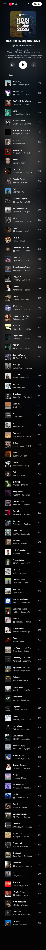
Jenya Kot (17, 876)
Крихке (24, 710)
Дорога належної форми (25, 329)
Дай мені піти (19, 121)
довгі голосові (25, 719)
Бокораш (17, 671)
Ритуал (22, 417)
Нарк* (15, 228)
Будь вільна (18, 404)
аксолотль (18, 91)
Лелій (15, 804)
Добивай (17, 853)
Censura (19, 231)
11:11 (15, 872)
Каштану (17, 863)
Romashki (17, 433)
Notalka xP (17, 632)
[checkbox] (39, 83)
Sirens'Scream (17, 309)
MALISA (16, 788)
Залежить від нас (20, 814)
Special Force (19, 179)
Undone (16, 257)
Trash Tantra (20, 358)
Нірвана (16, 824)
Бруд (15, 111)
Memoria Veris (19, 560)
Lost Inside (17, 531)
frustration (17, 374)
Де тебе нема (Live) (21, 267)
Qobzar (16, 729)
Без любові (18, 736)
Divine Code (17, 524)
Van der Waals (17, 690)
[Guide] (4, 4)
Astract (16, 475)
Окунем (16, 706)
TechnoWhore (19, 355)
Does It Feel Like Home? (28, 104)
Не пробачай (18, 785)
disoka (15, 378)
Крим (15, 716)
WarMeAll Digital (20, 199)
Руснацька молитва (21, 667)
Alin (14, 85)
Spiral (15, 472)
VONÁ (15, 641)
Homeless (17, 726)
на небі (16, 384)
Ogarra (16, 261)
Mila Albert (17, 436)
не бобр (16, 570)
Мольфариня (18, 628)
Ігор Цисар (17, 846)
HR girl (16, 238)
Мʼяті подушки (19, 902)
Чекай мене (18, 687)
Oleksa (18, 895)
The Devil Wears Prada (22, 130)
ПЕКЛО (16, 345)
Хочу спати (18, 492)
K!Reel (15, 241)
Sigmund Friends (17, 553)
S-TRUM (19, 348)
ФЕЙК (15, 794)
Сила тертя (17, 912)
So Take (16, 700)
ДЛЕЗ (15, 443)
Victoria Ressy (18, 173)
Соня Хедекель (17, 583)
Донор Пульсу (19, 755)
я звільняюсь (20, 622)
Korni (15, 160)
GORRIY (16, 739)
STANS (16, 485)
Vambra (16, 163)
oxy (14, 593)
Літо (20, 407)
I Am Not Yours (19, 892)
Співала (16, 677)
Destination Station (21, 248)
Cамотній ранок (20, 609)
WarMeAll (28, 202)
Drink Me (16, 521)
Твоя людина (19, 82)
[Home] (13, 4)
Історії (24, 319)
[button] (23, 46)
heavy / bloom (19, 114)
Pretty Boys (17, 511)
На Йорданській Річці (22, 648)
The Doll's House (26, 261)
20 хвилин (17, 833)
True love (17, 394)
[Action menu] (33, 64)
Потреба (16, 921)
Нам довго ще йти (21, 316)
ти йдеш (16, 589)
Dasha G (16, 885)
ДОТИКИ (17, 482)
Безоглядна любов (21, 658)
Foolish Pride (17, 153)
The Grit (24, 182)
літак (15, 218)
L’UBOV (16, 905)
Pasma (16, 287)
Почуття (16, 169)
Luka (15, 417)
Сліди (15, 296)
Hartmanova (18, 466)
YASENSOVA (18, 827)
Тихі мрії (16, 365)
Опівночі (16, 319)
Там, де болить (19, 765)
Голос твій (17, 843)
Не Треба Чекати (20, 208)
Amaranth (17, 661)
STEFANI (19, 798)
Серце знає (18, 335)
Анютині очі (17, 505)
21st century (18, 306)
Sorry (15, 462)
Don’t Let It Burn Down (22, 101)
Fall (14, 189)
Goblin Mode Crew (20, 251)
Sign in (37, 4)
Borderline (17, 150)
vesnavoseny (20, 95)
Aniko (15, 387)
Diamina (16, 778)
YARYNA (16, 192)
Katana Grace (17, 514)
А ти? (15, 423)
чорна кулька (18, 446)
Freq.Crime (20, 202)
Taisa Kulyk (17, 651)
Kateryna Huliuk (19, 134)
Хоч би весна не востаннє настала (28, 837)
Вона (15, 638)
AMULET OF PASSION (27, 280)
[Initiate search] (23, 4)
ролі (15, 453)
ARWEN (16, 563)
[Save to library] (12, 64)
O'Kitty (15, 124)
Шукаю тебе (18, 501)
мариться (17, 140)
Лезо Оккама (17, 856)
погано (16, 619)
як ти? (29, 221)
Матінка (16, 326)
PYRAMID (17, 277)
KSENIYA (16, 495)
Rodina (16, 143)
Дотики (16, 882)
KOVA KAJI (17, 915)
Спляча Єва (18, 300)
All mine (16, 540)
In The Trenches (19, 550)
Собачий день (19, 580)
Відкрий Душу (19, 746)
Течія (15, 414)
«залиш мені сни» (20, 599)
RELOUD (16, 680)
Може (15, 775)
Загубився (17, 697)
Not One (16, 612)
